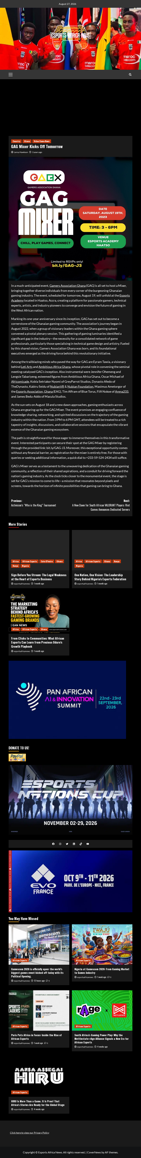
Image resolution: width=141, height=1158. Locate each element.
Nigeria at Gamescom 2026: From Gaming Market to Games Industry (101, 970)
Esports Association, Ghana (34, 391)
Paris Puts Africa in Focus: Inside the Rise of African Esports (36, 1036)
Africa (16, 561)
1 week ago (101, 977)
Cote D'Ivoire (47, 561)
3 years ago (37, 152)
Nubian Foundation (80, 386)
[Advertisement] (70, 105)
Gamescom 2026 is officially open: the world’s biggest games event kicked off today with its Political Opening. (37, 972)
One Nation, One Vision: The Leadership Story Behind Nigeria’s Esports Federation (100, 577)
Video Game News (42, 141)
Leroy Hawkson (21, 152)
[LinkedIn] (74, 844)
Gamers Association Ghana (68, 285)
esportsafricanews (22, 583)
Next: (101, 505)
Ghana (27, 141)
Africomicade (20, 381)
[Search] (130, 74)
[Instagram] (60, 844)
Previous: (33, 503)
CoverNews (94, 1152)
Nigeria (25, 565)
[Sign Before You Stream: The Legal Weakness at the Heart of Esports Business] (39, 550)
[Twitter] (67, 844)
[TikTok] (80, 844)
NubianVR (57, 386)
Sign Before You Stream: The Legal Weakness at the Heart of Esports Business (38, 577)
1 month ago (39, 583)
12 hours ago (39, 980)
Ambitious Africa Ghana (54, 367)
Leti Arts (26, 367)
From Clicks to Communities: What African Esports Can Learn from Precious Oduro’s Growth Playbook (37, 642)
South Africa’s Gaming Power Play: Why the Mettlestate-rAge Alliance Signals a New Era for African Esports (101, 1038)
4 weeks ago (102, 1046)
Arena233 (121, 391)
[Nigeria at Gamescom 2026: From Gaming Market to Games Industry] (102, 944)
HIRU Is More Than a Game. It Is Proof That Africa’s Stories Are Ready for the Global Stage (37, 1103)
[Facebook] (53, 844)
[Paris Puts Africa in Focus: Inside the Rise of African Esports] (39, 1010)
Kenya (15, 565)
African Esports (30, 561)
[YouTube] (87, 844)
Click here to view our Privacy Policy (29, 1132)
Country (16, 141)
